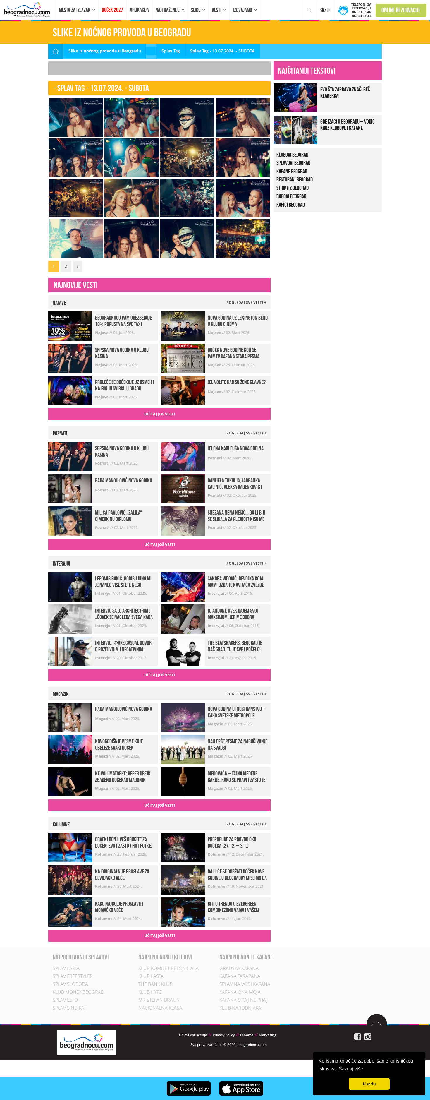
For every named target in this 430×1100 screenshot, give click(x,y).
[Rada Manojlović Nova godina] (70, 488)
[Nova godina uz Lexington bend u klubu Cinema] (183, 325)
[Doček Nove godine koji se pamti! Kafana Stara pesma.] (183, 358)
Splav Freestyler (73, 976)
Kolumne (104, 854)
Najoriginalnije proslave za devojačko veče (122, 874)
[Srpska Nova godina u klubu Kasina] (70, 358)
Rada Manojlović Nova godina (123, 480)
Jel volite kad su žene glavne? (237, 382)
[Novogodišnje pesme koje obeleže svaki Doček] (70, 749)
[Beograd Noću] (86, 1042)
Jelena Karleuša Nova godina (236, 448)
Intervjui (104, 593)
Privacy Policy (224, 1034)
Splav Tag (170, 51)
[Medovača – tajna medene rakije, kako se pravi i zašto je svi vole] (183, 781)
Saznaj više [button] (351, 1068)
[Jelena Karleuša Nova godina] (183, 456)
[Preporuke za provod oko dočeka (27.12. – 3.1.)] (183, 847)
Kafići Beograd (290, 204)
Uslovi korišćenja (193, 1034)
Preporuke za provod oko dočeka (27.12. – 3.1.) (232, 842)
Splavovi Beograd (293, 163)
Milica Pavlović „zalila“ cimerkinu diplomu (118, 515)
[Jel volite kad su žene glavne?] (183, 390)
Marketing (267, 1034)
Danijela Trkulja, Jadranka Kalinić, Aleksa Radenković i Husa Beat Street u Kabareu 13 (237, 486)
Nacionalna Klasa (160, 1008)
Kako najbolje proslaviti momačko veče (119, 906)
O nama (246, 1034)
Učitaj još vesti (159, 414)
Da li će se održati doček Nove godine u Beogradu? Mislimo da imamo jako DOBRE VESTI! (237, 877)
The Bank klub (155, 984)
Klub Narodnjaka (240, 1008)
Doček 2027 (112, 10)
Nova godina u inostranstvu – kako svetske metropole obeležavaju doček (237, 715)
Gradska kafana (239, 968)
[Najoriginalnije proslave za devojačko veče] (70, 879)
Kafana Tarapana (239, 976)
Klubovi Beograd (292, 154)
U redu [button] (369, 1084)
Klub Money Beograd (78, 992)
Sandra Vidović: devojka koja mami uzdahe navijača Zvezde (236, 581)
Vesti (216, 10)
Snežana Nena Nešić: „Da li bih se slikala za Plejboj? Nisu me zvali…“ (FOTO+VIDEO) (236, 519)
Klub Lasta (151, 976)
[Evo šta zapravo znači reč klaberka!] (295, 97)
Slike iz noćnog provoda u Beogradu (104, 51)
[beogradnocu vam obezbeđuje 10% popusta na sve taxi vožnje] (70, 325)
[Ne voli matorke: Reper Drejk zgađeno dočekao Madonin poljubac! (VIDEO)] (70, 781)
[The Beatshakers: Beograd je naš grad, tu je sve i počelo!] (183, 651)
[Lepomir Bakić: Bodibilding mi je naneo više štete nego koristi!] (70, 586)
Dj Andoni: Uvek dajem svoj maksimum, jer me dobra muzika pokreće (233, 617)
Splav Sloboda (70, 984)
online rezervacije (401, 9)
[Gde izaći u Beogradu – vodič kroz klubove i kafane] (295, 129)
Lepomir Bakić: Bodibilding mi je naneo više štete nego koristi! (123, 584)
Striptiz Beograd (292, 188)
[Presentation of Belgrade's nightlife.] (28, 9)
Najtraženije (168, 10)
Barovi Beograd (291, 196)
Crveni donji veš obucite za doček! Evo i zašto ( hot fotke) (123, 842)
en (329, 10)
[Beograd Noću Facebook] (357, 1036)
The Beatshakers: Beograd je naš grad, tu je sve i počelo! (235, 646)
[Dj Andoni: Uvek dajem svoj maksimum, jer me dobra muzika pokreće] (183, 618)
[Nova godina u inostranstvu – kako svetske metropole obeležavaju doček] (183, 717)
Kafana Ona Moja (240, 992)
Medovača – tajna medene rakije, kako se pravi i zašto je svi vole (236, 779)
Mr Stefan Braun (159, 1000)
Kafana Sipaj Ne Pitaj (243, 1000)
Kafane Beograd (291, 171)
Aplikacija (139, 10)
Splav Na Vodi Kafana (244, 984)
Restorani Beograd (294, 179)
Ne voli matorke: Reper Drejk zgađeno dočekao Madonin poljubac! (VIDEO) (122, 779)
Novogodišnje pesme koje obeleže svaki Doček (119, 744)
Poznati (102, 463)
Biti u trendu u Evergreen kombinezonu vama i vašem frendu (233, 910)
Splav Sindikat (69, 1008)
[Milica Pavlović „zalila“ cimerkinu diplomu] (70, 520)
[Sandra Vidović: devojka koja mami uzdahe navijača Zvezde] (183, 586)
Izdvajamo (242, 10)
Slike (195, 10)
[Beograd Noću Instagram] (367, 1036)
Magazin (103, 718)
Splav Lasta (66, 968)
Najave (102, 332)
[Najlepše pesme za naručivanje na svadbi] (183, 749)
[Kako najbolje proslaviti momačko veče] (70, 911)
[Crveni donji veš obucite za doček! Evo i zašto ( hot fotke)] (70, 847)
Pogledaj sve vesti (245, 302)
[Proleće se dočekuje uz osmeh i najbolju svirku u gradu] (70, 390)
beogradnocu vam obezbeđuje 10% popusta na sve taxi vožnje (123, 324)
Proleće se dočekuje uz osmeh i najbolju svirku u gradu (124, 385)
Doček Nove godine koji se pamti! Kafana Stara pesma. (234, 353)
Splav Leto (65, 1000)
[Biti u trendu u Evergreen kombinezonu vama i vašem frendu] (183, 911)
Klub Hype (150, 992)
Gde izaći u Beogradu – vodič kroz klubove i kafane (347, 124)
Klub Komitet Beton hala (168, 968)
